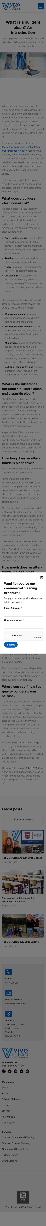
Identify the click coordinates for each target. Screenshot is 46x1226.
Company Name (14, 620)
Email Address (13, 608)
